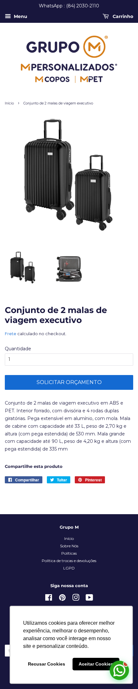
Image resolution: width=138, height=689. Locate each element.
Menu (20, 16)
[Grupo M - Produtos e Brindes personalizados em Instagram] (75, 598)
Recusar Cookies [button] (46, 664)
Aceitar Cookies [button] (96, 664)
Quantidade (18, 349)
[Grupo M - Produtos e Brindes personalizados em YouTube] (89, 598)
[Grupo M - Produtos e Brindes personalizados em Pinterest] (62, 598)
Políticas (69, 553)
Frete (10, 333)
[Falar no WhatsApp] (119, 670)
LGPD (69, 568)
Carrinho (122, 16)
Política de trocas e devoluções (69, 560)
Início (9, 103)
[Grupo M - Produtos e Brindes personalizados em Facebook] (48, 598)
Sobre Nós (69, 545)
